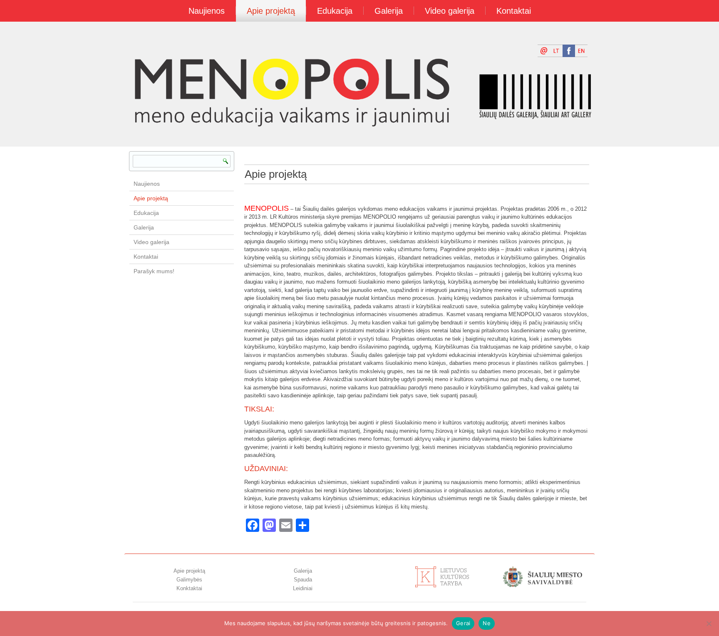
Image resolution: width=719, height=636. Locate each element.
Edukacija (334, 10)
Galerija (388, 10)
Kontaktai (513, 10)
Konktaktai (189, 588)
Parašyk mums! (154, 271)
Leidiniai (302, 588)
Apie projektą (271, 10)
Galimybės (189, 579)
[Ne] (708, 623)
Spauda (303, 579)
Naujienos (206, 10)
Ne (487, 623)
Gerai (463, 623)
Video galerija (449, 10)
